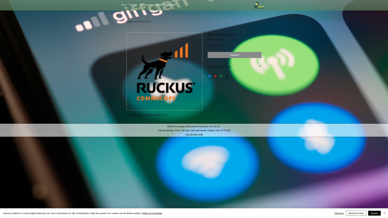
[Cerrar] (384, 213)
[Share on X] (227, 76)
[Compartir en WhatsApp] (221, 76)
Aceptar (374, 213)
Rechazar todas (356, 213)
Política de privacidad (152, 213)
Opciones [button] (339, 213)
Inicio (129, 21)
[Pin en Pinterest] (215, 76)
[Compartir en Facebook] (209, 76)
